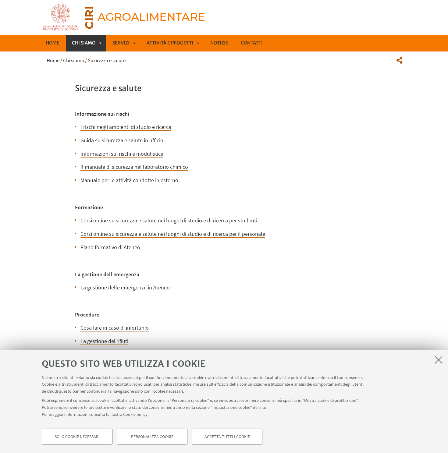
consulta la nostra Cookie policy (118, 414)
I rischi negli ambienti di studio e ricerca (125, 126)
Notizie (219, 43)
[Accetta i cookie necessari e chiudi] (438, 360)
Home (52, 43)
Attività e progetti (170, 43)
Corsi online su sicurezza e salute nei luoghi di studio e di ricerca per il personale (172, 233)
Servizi (121, 43)
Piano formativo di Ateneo (110, 247)
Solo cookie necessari (77, 436)
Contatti (252, 43)
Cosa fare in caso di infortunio (114, 327)
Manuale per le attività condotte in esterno (129, 180)
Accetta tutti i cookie (227, 436)
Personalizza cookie (152, 436)
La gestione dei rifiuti (104, 341)
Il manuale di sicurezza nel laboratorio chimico (134, 166)
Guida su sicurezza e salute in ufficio (121, 140)
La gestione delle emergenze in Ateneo (125, 287)
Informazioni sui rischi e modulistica (121, 153)
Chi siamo (83, 43)
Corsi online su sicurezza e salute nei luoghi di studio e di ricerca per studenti (168, 220)
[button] (399, 60)
